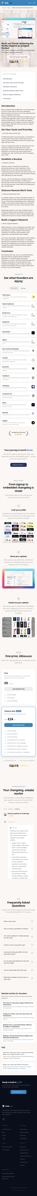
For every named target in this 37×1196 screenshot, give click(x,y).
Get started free (17, 1092)
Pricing (4, 1135)
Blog (9, 8)
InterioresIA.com (24, 1150)
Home (4, 8)
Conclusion (7, 99)
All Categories (23, 1138)
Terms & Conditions (7, 1147)
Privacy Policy (5, 1150)
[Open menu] (34, 2)
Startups (23, 288)
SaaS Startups (23, 1129)
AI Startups (23, 1135)
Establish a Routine (10, 87)
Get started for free (19, 689)
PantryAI (22, 1165)
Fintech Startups (24, 1132)
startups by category (19, 1068)
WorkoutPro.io (24, 1162)
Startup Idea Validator (8, 1173)
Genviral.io (23, 1147)
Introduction (7, 79)
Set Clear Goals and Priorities (13, 83)
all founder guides (13, 1067)
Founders (14, 288)
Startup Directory (6, 1129)
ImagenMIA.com (24, 1153)
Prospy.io (22, 1159)
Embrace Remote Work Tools (13, 91)
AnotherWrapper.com (25, 1156)
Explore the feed (17, 465)
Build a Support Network (12, 95)
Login (29, 3)
